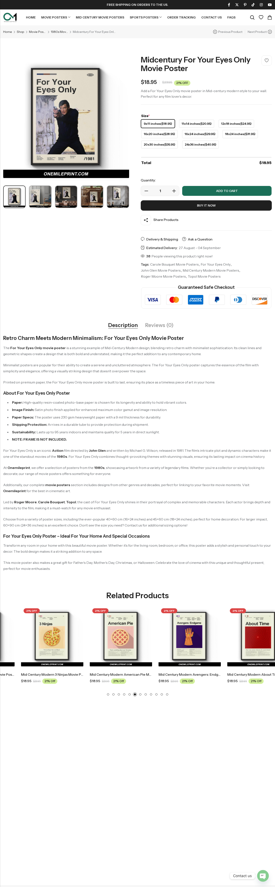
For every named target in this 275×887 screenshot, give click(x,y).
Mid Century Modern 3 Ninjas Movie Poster (37, 674)
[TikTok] (253, 4)
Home (7, 32)
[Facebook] (229, 4)
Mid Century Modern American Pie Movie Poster (111, 674)
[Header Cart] (269, 17)
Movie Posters (37, 32)
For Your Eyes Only (216, 264)
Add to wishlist (266, 60)
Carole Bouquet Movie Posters (174, 264)
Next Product (257, 32)
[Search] (252, 17)
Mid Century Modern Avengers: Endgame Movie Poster (185, 674)
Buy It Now (206, 205)
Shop (20, 32)
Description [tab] (123, 325)
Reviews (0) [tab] (159, 325)
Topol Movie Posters (204, 276)
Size (145, 116)
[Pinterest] (245, 4)
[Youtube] (270, 4)
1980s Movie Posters (59, 32)
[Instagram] (261, 4)
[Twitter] (237, 4)
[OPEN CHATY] (263, 876)
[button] (108, 694)
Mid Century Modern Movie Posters (211, 270)
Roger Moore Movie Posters (163, 276)
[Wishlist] (261, 17)
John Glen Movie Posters (161, 270)
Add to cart (227, 191)
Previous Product (230, 32)
